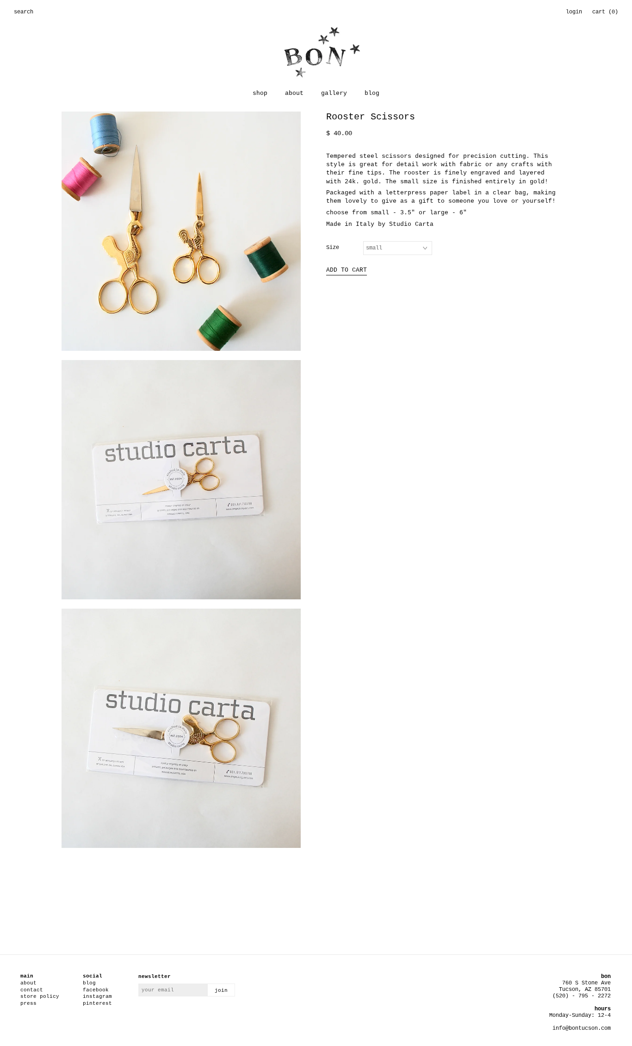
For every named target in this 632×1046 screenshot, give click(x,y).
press (28, 1003)
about (294, 93)
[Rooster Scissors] (181, 236)
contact (31, 990)
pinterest (97, 1003)
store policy (39, 996)
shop (260, 93)
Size (332, 247)
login (574, 12)
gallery (334, 93)
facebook (96, 990)
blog (372, 93)
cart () (605, 12)
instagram (97, 996)
